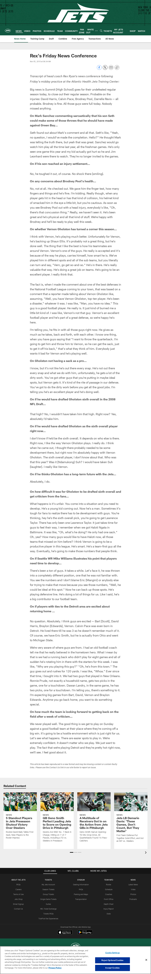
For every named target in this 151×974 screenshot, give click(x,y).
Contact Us (18, 909)
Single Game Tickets (48, 899)
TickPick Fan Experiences (48, 918)
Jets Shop (18, 899)
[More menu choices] (96, 31)
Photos (133, 894)
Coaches (108, 894)
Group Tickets (48, 894)
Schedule (108, 889)
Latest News (133, 884)
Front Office (108, 899)
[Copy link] (117, 67)
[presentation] (146, 852)
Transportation (81, 899)
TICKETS (48, 880)
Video (133, 889)
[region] (75, 960)
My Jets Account (48, 884)
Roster (108, 884)
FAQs (18, 884)
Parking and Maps (81, 894)
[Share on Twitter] (105, 69)
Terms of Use (18, 894)
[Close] (146, 960)
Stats (109, 914)
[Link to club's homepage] (8, 30)
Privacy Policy (55, 968)
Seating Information (81, 884)
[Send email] (111, 69)
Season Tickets (48, 889)
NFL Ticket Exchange (48, 909)
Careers (18, 889)
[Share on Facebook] (99, 69)
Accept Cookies (112, 968)
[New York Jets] (75, 946)
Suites (48, 904)
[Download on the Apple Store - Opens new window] (64, 932)
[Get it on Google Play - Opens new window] (85, 933)
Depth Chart (108, 904)
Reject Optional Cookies (112, 960)
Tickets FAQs (48, 914)
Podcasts (133, 899)
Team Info (108, 880)
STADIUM (81, 880)
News (133, 880)
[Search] (101, 31)
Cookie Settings (112, 953)
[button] (72, 852)
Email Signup (18, 904)
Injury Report (109, 909)
